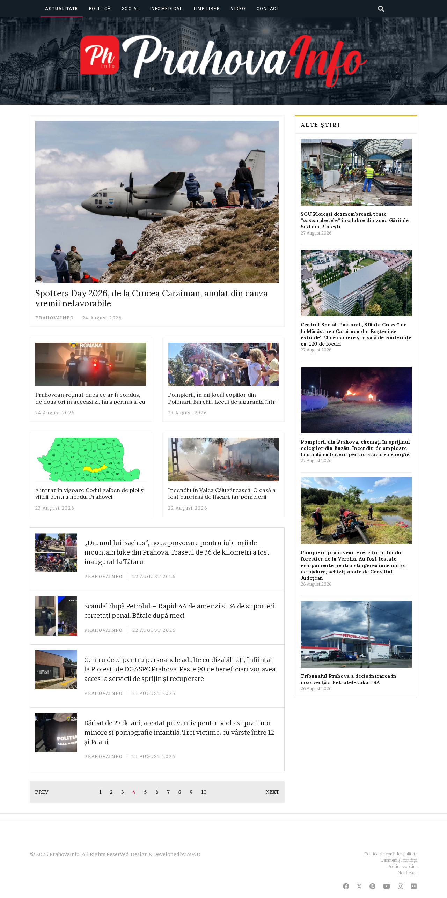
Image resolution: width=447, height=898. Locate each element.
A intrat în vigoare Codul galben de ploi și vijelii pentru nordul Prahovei (90, 493)
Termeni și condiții (399, 860)
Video (238, 8)
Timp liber (206, 8)
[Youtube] (386, 886)
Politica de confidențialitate (390, 853)
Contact (268, 8)
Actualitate (61, 8)
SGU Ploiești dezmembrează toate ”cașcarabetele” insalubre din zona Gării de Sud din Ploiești (355, 220)
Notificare (407, 872)
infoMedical (166, 8)
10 (203, 792)
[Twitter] (359, 886)
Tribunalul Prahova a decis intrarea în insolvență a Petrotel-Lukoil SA (348, 679)
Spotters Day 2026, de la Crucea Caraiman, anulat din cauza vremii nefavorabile (151, 298)
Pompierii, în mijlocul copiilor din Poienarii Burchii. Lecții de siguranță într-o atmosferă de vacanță (223, 401)
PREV (41, 792)
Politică (100, 8)
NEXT (272, 792)
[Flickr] (414, 886)
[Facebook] (346, 886)
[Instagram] (400, 886)
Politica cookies (402, 866)
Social (130, 8)
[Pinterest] (372, 886)
